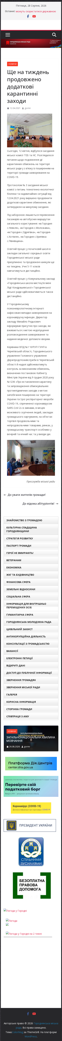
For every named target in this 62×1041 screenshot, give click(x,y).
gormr (28, 108)
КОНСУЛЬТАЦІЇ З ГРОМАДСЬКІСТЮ (27, 643)
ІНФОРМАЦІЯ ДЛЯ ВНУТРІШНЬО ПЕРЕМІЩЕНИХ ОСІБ (26, 605)
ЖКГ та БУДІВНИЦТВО (20, 574)
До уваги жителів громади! (26, 495)
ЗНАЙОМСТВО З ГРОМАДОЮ (24, 520)
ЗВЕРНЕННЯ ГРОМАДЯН (21, 680)
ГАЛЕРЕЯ (11, 694)
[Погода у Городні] (15, 910)
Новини (12, 64)
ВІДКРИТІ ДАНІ (15, 665)
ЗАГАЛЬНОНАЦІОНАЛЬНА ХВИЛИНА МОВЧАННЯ (30, 739)
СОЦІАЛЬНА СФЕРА (18, 596)
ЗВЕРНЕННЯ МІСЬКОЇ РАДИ (23, 687)
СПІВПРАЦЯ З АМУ (17, 716)
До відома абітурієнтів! (38, 503)
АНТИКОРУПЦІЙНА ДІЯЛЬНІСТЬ (26, 636)
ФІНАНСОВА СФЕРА (18, 582)
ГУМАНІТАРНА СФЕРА (19, 614)
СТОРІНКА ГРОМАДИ (19, 709)
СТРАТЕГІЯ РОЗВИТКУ (19, 538)
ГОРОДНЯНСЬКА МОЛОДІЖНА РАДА (28, 622)
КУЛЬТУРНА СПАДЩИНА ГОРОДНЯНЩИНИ (21, 529)
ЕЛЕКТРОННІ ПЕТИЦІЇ (19, 658)
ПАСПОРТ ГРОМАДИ (18, 545)
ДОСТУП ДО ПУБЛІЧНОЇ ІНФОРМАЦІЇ (29, 672)
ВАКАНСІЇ (12, 651)
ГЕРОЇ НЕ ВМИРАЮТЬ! (19, 553)
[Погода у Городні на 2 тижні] (24, 933)
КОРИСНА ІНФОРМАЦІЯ (21, 701)
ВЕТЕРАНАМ (13, 560)
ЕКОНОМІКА (13, 567)
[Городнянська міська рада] (31, 41)
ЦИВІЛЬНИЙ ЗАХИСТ (19, 629)
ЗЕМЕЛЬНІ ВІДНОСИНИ (20, 589)
